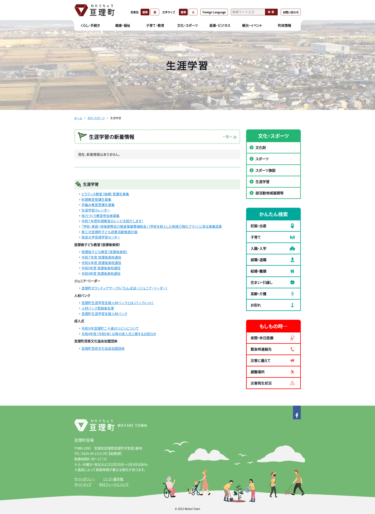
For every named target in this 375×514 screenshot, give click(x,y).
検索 (271, 11)
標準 (145, 12)
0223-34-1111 (92, 453)
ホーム (78, 118)
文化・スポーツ (96, 118)
